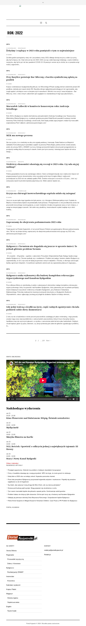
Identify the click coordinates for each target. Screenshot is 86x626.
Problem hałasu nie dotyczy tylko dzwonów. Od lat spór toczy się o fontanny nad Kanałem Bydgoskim (41, 494)
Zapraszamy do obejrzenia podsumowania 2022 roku (33, 222)
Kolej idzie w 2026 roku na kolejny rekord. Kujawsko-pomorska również (31, 476)
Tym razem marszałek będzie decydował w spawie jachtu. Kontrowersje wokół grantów (36, 491)
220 (43, 340)
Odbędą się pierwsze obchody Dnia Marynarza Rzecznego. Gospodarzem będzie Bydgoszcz (38, 497)
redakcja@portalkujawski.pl (53, 550)
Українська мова (13, 602)
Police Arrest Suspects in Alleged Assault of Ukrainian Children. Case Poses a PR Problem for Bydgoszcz (42, 501)
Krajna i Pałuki (11, 589)
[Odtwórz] (9, 399)
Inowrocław (22, 191)
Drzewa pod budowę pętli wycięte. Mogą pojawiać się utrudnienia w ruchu (32, 488)
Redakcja (47, 554)
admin (10, 54)
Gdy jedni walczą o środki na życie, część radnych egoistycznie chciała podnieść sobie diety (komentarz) (42, 308)
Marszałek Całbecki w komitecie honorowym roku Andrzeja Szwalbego (37, 107)
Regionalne (22, 48)
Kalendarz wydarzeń (13, 585)
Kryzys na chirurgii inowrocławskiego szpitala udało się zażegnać (41, 193)
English (8, 606)
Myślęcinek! (12, 427)
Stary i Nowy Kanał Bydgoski (21, 458)
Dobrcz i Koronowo (13, 563)
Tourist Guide (11, 611)
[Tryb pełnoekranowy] (77, 399)
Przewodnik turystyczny (15, 559)
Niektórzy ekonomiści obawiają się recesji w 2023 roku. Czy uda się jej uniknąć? (42, 165)
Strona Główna (11, 550)
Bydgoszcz (21, 74)
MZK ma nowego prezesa (19, 135)
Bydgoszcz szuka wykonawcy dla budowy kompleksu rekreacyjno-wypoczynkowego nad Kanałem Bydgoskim (40, 277)
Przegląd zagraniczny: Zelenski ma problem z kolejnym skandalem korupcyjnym (34, 470)
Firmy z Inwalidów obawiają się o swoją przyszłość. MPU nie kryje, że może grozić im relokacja (39, 473)
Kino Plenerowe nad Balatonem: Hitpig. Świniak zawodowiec (38, 418)
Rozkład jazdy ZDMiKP (15, 572)
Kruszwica (11, 581)
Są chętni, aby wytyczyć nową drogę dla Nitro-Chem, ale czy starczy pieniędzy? (34, 485)
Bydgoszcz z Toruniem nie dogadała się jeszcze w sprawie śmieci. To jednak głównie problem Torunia (41, 247)
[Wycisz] (74, 399)
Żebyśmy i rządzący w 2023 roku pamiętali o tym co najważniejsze (40, 50)
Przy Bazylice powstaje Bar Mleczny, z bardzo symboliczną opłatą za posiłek (41, 78)
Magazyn (21, 161)
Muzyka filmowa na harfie (19, 437)
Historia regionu (12, 598)
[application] (43, 380)
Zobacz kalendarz (12, 463)
